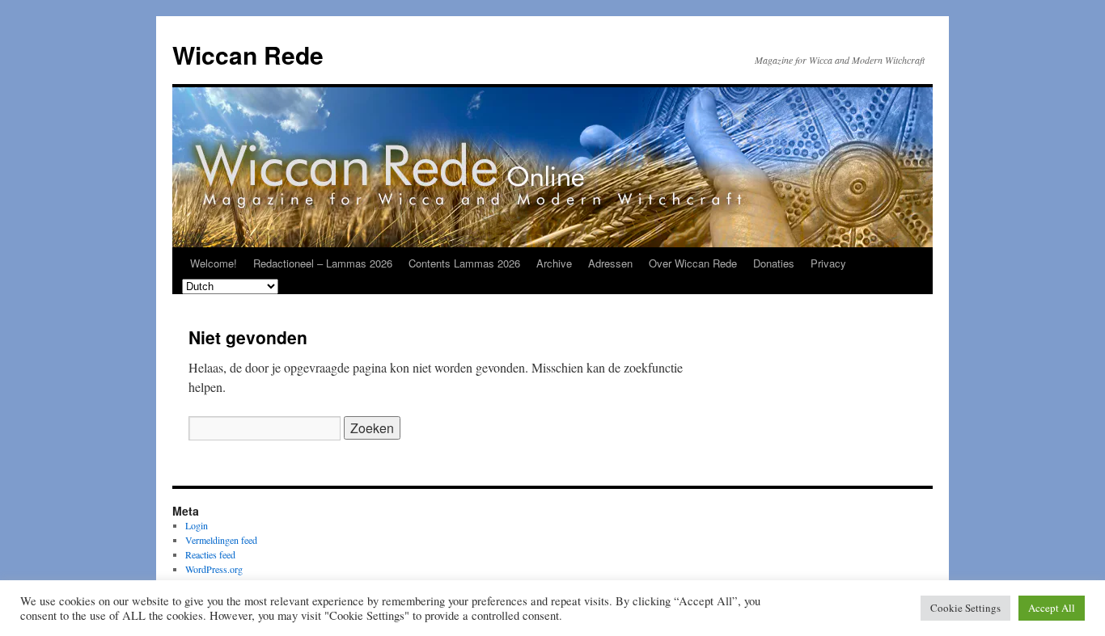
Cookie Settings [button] (965, 607)
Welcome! (213, 263)
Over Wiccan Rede (693, 263)
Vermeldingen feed (221, 539)
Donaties (773, 263)
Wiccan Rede (248, 54)
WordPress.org (214, 568)
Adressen (610, 263)
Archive (554, 263)
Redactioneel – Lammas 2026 (322, 263)
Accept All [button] (1051, 607)
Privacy (828, 263)
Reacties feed (210, 554)
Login (196, 525)
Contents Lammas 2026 (464, 263)
